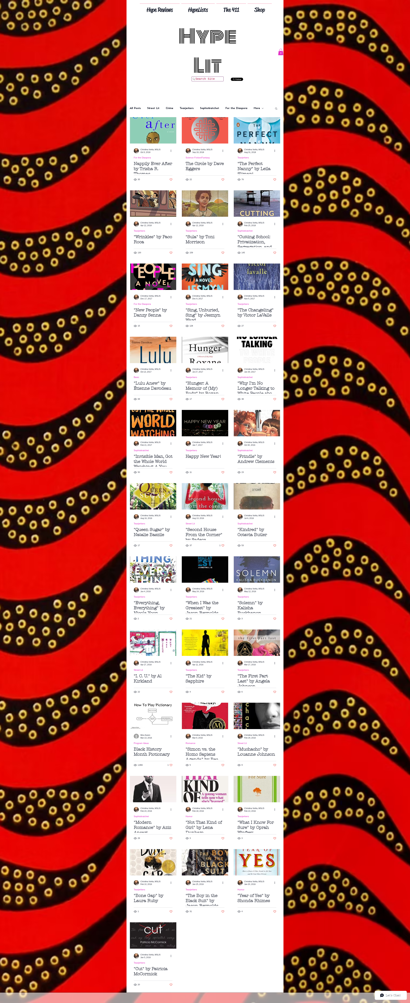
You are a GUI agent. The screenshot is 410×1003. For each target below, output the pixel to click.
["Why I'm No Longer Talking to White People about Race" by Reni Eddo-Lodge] (257, 350)
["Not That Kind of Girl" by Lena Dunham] (205, 789)
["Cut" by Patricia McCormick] (153, 935)
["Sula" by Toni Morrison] (205, 203)
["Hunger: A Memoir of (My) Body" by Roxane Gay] (205, 350)
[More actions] (172, 151)
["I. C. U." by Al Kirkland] (153, 643)
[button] (280, 52)
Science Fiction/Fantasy (198, 157)
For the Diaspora (236, 108)
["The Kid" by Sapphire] (205, 643)
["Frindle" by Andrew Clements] (257, 423)
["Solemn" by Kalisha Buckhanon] (257, 569)
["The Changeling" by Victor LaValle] (257, 277)
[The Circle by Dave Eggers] (205, 130)
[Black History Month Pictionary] (153, 716)
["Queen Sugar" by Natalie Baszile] (153, 496)
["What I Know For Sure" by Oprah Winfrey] (257, 789)
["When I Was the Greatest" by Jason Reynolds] (205, 569)
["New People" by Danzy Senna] (153, 277)
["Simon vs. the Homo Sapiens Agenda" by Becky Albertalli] (205, 716)
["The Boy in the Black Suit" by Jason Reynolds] (205, 862)
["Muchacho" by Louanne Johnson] (257, 716)
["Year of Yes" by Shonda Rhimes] (257, 862)
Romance (190, 743)
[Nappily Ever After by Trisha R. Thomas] (153, 130)
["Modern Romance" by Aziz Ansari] (153, 789)
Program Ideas (141, 743)
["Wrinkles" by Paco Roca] (153, 203)
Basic (136, 377)
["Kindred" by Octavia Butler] (257, 496)
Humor (189, 816)
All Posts (135, 108)
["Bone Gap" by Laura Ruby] (153, 862)
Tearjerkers (187, 108)
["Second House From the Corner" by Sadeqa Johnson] (205, 496)
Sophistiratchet (209, 108)
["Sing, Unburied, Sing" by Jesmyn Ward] (205, 277)
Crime (169, 108)
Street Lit (153, 108)
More (257, 108)
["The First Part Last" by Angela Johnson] (257, 643)
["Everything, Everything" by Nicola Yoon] (153, 569)
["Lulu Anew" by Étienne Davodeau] (153, 350)
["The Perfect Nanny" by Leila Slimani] (257, 130)
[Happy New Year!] (205, 423)
